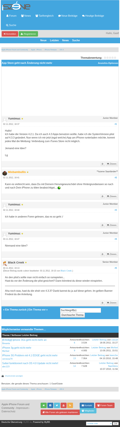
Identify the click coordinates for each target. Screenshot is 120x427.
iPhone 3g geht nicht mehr (16, 347)
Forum (12, 15)
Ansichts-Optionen (108, 63)
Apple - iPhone (36, 49)
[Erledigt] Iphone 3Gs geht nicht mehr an (24, 340)
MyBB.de (27, 422)
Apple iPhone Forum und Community (14, 49)
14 (74, 366)
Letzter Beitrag (99, 340)
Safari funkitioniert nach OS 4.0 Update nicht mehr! (30, 363)
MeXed (5, 351)
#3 (116, 210)
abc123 (6, 366)
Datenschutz (8, 411)
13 (74, 358)
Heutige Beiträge (94, 15)
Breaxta (6, 343)
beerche (114, 355)
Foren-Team (106, 405)
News (27, 15)
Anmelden (11, 34)
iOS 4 (62, 49)
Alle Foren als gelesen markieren (61, 412)
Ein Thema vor (37, 309)
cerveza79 (7, 359)
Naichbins (113, 366)
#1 (116, 124)
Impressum (22, 408)
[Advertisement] (60, 92)
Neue (43, 40)
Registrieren (29, 34)
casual (114, 340)
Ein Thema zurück (16, 309)
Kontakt (88, 405)
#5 (116, 268)
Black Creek (66, 271)
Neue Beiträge (69, 15)
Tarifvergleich (46, 15)
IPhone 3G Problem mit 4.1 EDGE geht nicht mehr (30, 355)
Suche (12, 25)
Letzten (54, 40)
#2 (116, 178)
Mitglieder (89, 410)
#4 (116, 239)
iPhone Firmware (51, 49)
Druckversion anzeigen (14, 376)
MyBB (47, 422)
